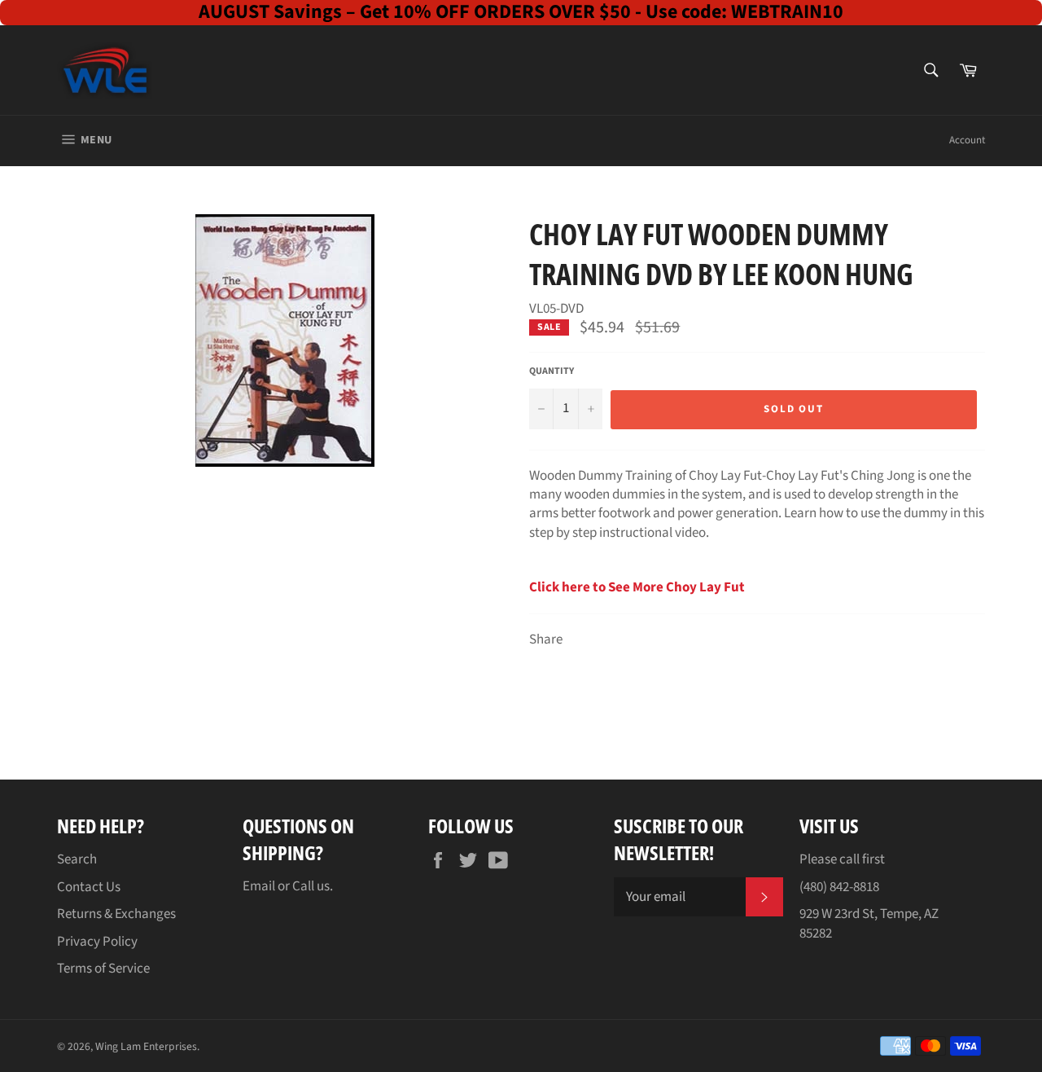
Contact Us (88, 887)
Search (77, 859)
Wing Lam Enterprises (146, 1046)
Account (967, 140)
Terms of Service (103, 968)
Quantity (551, 371)
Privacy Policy (97, 941)
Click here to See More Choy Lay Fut (637, 587)
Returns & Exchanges (116, 914)
